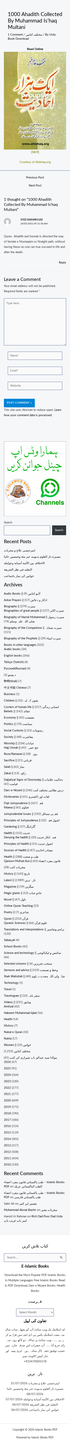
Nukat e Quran (13, 1032)
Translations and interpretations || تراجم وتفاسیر (34, 929)
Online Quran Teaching (18, 905)
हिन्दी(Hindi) (10, 681)
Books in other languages (20, 644)
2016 (7, 1126)
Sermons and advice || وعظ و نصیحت (31, 970)
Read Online (35, 49)
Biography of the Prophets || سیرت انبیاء (32, 638)
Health (8, 1019)
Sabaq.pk (9, 940)
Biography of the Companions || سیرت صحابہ (33, 627)
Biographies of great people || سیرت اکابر (34, 610)
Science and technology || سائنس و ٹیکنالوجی (32, 953)
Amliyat (9, 1006)
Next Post (35, 185)
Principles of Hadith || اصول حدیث (28, 843)
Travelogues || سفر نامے (22, 995)
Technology (11, 982)
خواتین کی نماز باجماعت (19, 576)
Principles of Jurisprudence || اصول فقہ (32, 820)
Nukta (7, 1038)
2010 (7, 1164)
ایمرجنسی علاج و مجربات (19, 550)
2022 (7, 1087)
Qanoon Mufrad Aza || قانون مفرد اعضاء (32, 861)
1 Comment (15, 34)
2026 (7, 1062)
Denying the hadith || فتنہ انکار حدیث (30, 837)
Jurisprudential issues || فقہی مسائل (31, 814)
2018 (7, 1113)
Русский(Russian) (15, 668)
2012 (7, 1151)
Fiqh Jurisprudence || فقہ (23, 803)
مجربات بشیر (49, 1210)
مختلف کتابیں (34, 34)
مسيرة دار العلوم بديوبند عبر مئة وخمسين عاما (32, 556)
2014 (7, 1139)
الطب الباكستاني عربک (28, 1186)
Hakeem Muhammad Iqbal (20, 1013)
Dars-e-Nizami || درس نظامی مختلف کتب (34, 790)
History (8, 1025)
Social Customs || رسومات (23, 730)
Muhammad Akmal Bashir (20, 1210)
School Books (13, 946)
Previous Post (35, 177)
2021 (7, 1094)
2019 (7, 1107)
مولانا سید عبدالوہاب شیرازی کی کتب (33, 1057)
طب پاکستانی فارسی (27, 1197)
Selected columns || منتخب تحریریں (28, 963)
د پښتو (12, 675)
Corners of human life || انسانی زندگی (31, 707)
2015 (7, 1132)
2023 (7, 1081)
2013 (7, 1145)
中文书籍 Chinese (15, 687)
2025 (7, 1068)
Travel (7, 989)
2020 (7, 1100)
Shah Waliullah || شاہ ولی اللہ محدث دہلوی (34, 976)
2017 (7, 1119)
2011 (7, 1158)
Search (8, 522)
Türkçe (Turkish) (14, 662)
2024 (7, 1074)
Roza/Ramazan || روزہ (20, 754)
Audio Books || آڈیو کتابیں (22, 593)
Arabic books (12, 649)
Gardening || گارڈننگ (19, 826)
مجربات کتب (17, 867)
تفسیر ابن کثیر (28, 1203)
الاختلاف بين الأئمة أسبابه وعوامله (24, 563)
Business (9, 694)
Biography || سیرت (19, 606)
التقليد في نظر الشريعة (18, 569)
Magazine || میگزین (19, 886)
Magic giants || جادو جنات (23, 893)
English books (13, 655)
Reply (62, 262)
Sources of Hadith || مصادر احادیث (28, 850)
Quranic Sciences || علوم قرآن (25, 923)
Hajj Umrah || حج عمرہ (21, 747)
